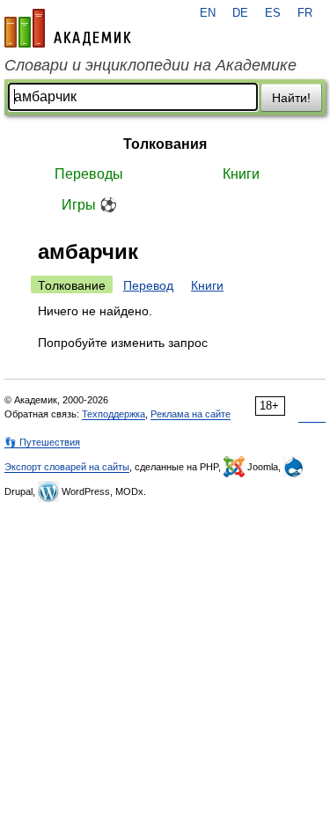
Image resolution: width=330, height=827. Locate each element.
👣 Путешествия (42, 442)
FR (304, 13)
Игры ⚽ (89, 204)
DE (240, 13)
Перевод (148, 285)
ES (273, 13)
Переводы (89, 173)
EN (208, 13)
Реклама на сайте (190, 414)
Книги (241, 173)
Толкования (165, 144)
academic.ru (67, 28)
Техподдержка (113, 414)
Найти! (291, 98)
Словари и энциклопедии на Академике (150, 65)
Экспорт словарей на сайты (66, 466)
